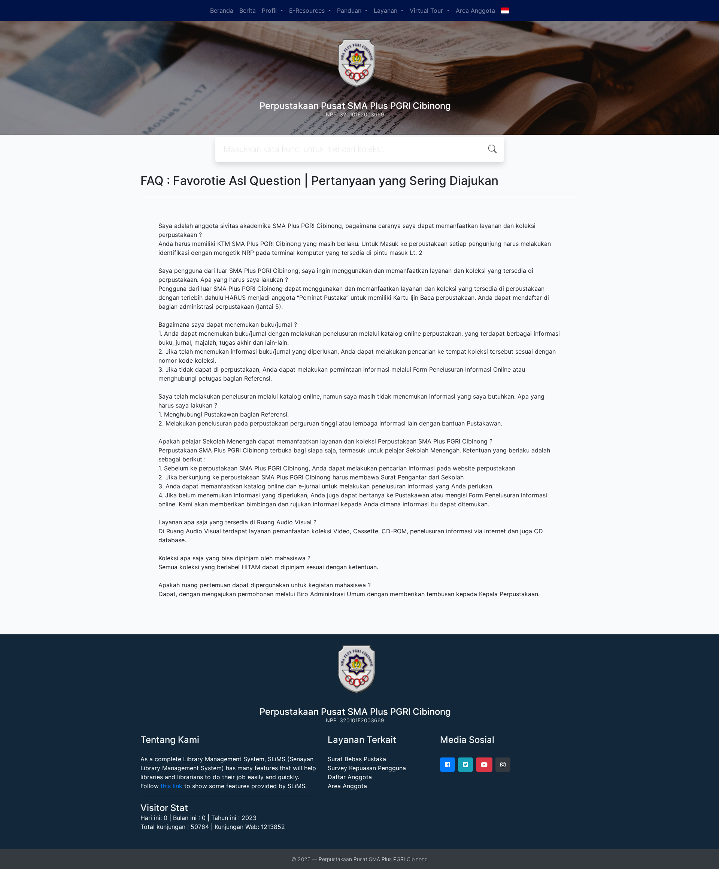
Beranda (221, 10)
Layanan (386, 10)
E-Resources (308, 10)
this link (171, 786)
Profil (270, 10)
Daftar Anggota (350, 777)
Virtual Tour (427, 10)
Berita (247, 10)
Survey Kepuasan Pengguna (367, 768)
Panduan (350, 10)
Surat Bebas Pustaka (357, 759)
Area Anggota (475, 10)
